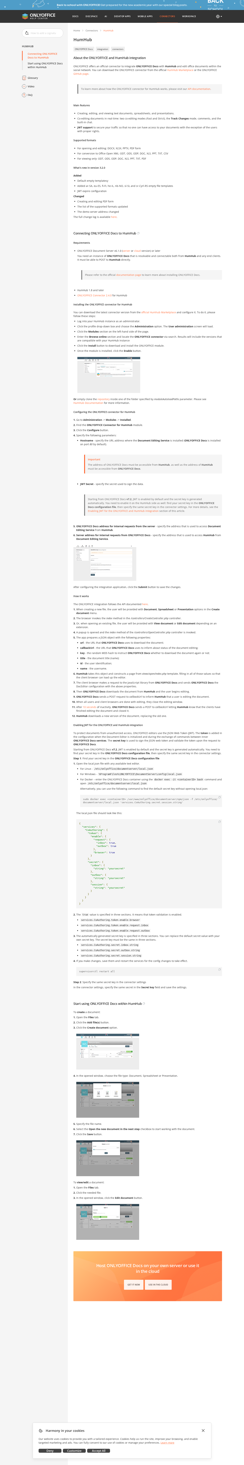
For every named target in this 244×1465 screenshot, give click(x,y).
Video (31, 86)
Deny (50, 1451)
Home (76, 30)
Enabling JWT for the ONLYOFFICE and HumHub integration (123, 511)
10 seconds (89, 707)
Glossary (33, 78)
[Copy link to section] (138, 233)
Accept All (98, 1451)
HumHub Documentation (88, 403)
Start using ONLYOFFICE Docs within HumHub (45, 65)
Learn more (167, 1442)
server (126, 250)
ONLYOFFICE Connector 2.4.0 (94, 295)
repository (104, 399)
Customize (74, 1451)
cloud (137, 250)
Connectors (92, 30)
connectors (117, 49)
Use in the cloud (158, 1284)
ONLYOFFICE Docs (84, 49)
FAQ (30, 95)
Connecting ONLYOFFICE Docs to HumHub (42, 55)
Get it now (134, 1284)
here (145, 604)
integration (102, 49)
